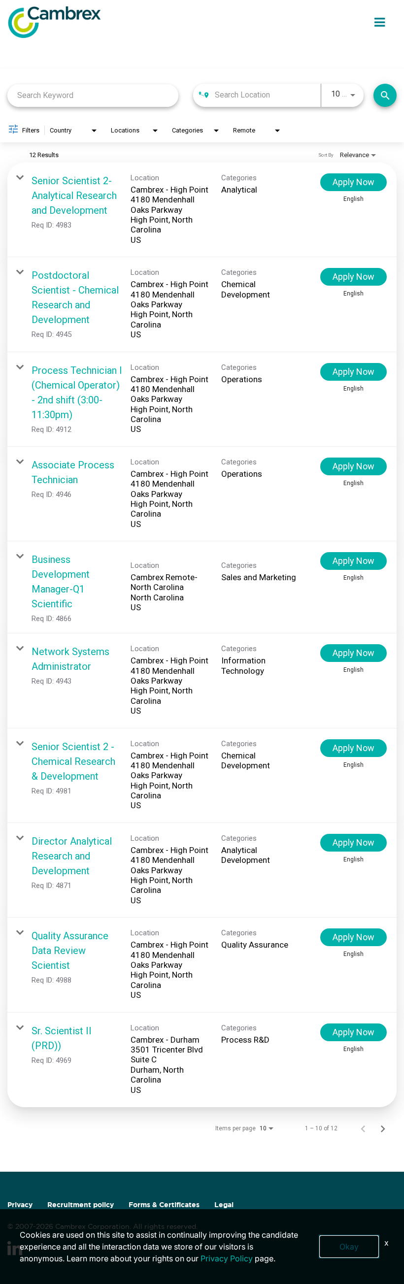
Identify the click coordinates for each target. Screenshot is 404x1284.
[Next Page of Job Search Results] (383, 1128)
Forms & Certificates (164, 1204)
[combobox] (92, 95)
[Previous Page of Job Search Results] (363, 1128)
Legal (224, 1204)
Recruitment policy (80, 1204)
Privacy (20, 1204)
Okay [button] (349, 1246)
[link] (202, 210)
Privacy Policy (227, 1258)
